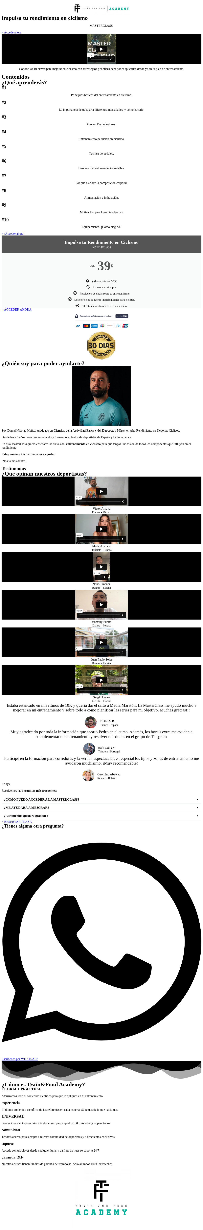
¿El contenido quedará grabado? (26, 815)
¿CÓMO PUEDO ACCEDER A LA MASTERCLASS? (41, 799)
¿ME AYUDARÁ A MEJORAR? (26, 807)
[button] (101, 800)
